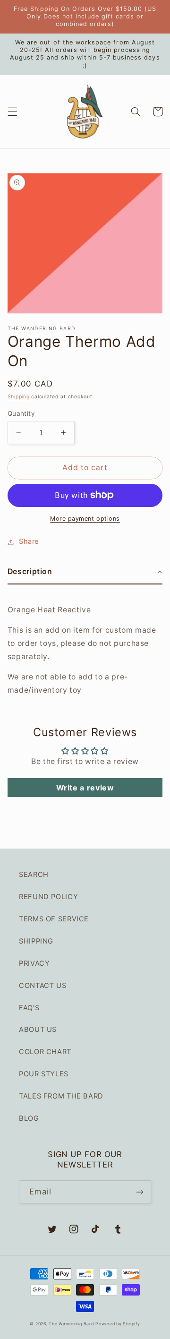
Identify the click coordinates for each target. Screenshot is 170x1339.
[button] (12, 111)
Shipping (19, 397)
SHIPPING (36, 941)
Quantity (21, 413)
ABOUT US (38, 1029)
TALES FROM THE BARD (61, 1096)
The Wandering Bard (71, 1324)
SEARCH (34, 874)
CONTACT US (42, 985)
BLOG (29, 1118)
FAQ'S (29, 1008)
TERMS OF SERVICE (54, 919)
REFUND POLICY (48, 897)
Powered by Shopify (117, 1324)
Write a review (85, 787)
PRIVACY (34, 963)
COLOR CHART (45, 1051)
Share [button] (29, 541)
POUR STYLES (43, 1074)
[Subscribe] (140, 1191)
